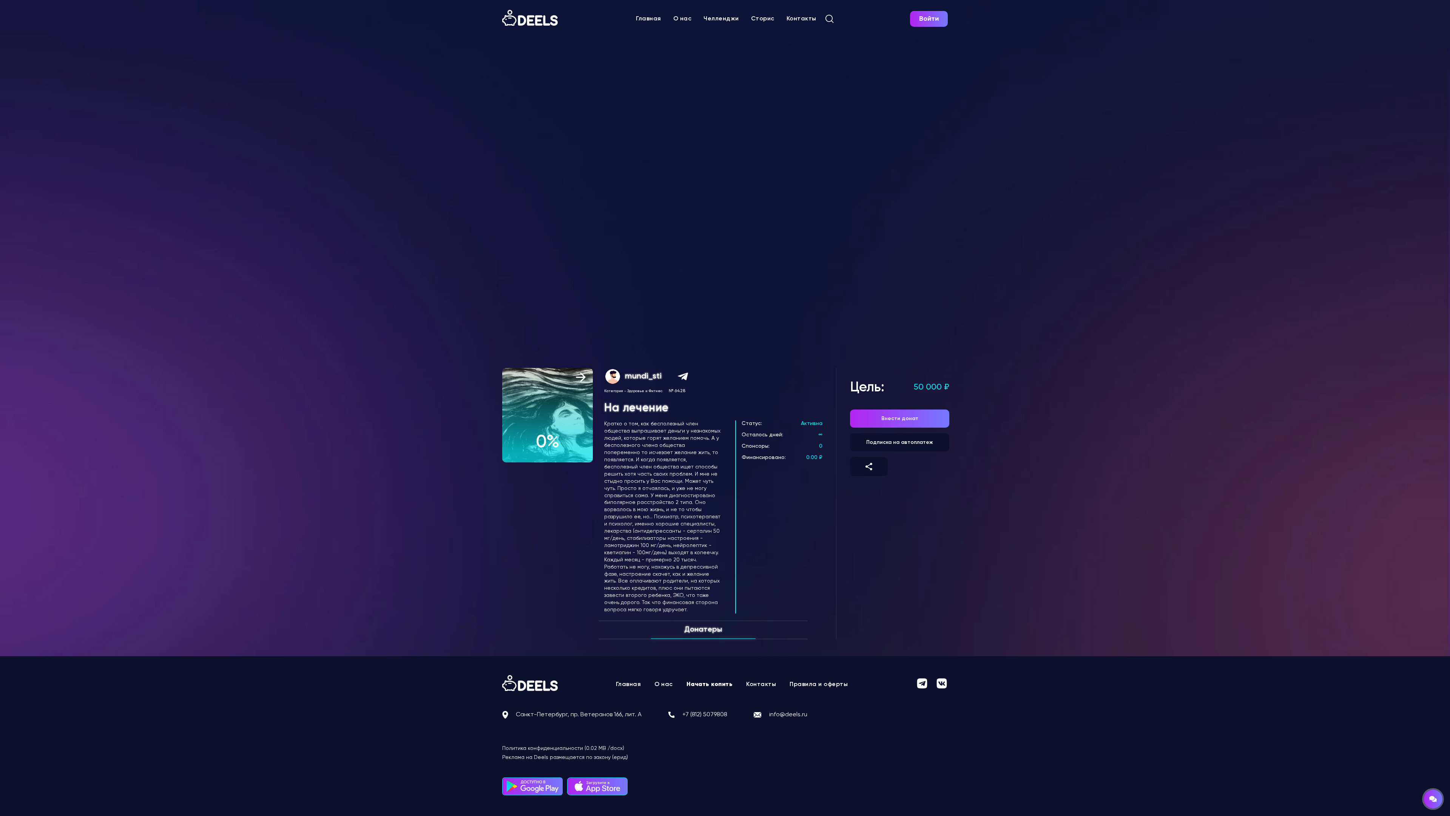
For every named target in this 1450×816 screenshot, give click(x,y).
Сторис (762, 19)
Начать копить (709, 685)
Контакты (801, 19)
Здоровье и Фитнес (644, 391)
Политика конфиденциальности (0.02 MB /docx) (563, 748)
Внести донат (899, 418)
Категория (613, 391)
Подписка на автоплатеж (899, 442)
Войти (929, 18)
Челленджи (721, 19)
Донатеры (703, 630)
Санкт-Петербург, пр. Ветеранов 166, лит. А (579, 715)
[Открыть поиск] (829, 19)
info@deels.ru (788, 715)
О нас (682, 19)
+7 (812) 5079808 (704, 715)
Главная (648, 19)
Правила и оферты (819, 685)
